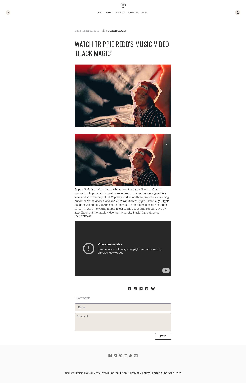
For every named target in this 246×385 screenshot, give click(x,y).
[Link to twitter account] (115, 356)
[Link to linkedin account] (125, 356)
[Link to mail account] (130, 356)
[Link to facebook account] (110, 356)
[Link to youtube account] (136, 356)
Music (109, 12)
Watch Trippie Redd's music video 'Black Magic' (122, 48)
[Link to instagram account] (120, 356)
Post (163, 336)
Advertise (133, 12)
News (100, 12)
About (145, 12)
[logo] (123, 5)
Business (120, 12)
